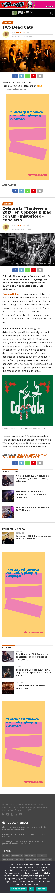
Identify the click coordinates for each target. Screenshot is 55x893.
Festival (19, 859)
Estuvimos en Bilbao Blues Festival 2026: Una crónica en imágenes (31, 494)
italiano (6, 457)
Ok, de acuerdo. (18, 889)
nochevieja (18, 457)
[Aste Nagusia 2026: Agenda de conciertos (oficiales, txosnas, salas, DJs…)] (8, 480)
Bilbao (21, 455)
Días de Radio (32, 859)
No (31, 889)
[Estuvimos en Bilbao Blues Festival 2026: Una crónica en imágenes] (8, 496)
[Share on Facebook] (15, 75)
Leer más (41, 889)
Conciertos (45, 859)
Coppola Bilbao (10, 294)
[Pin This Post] (33, 75)
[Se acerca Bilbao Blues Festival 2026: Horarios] (8, 512)
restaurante (32, 457)
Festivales (8, 859)
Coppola (42, 455)
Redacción (21, 32)
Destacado (30, 856)
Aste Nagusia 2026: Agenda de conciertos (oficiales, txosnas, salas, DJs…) (32, 478)
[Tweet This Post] (21, 75)
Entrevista (17, 856)
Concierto (31, 455)
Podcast (42, 856)
